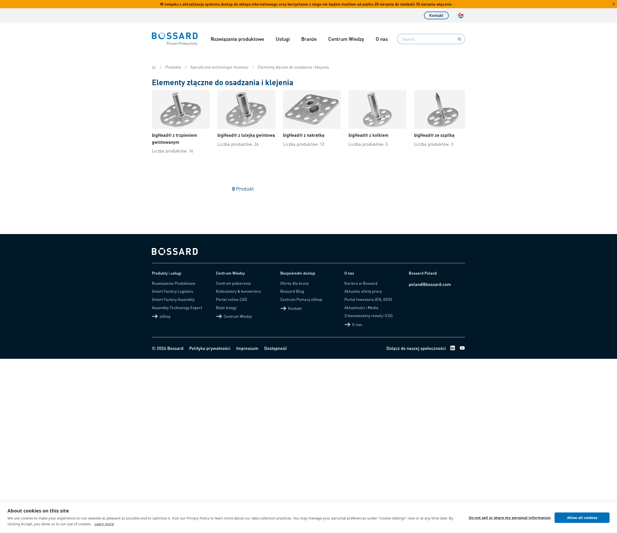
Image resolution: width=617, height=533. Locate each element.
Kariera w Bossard (360, 283)
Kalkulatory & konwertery (238, 291)
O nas (382, 39)
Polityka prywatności (209, 348)
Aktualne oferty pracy (363, 291)
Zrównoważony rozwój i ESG (368, 315)
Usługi (283, 39)
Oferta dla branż (294, 283)
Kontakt (436, 15)
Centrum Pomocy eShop (301, 299)
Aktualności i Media (361, 307)
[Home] (154, 67)
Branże (309, 39)
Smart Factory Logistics (172, 291)
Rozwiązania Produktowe (173, 283)
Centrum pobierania (233, 283)
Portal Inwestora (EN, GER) (368, 299)
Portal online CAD (231, 299)
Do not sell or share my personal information (510, 517)
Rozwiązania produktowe (237, 39)
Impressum (247, 348)
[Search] (459, 39)
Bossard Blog (292, 291)
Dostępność (275, 348)
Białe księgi (226, 307)
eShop (165, 316)
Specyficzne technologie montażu (219, 66)
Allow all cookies (582, 517)
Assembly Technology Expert (177, 307)
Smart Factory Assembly (173, 299)
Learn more (104, 523)
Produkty (173, 66)
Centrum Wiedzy (346, 39)
